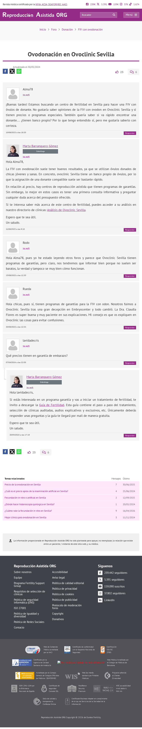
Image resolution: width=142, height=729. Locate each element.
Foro (54, 29)
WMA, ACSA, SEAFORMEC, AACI (51, 4)
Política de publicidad (64, 599)
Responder (130, 133)
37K (126, 4)
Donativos (58, 619)
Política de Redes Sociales (29, 622)
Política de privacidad (64, 588)
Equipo (18, 577)
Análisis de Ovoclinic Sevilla (66, 210)
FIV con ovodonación (90, 29)
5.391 (104, 4)
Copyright (57, 613)
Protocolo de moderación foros (67, 606)
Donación (67, 29)
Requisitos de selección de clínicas (29, 593)
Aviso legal (58, 577)
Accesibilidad (60, 572)
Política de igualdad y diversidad (26, 615)
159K (116, 4)
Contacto (19, 627)
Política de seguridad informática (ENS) (26, 601)
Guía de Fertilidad (51, 405)
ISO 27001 (20, 608)
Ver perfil (26, 95)
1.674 (136, 4)
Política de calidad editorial (68, 583)
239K (93, 4)
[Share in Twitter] (12, 71)
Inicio (43, 29)
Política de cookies (63, 594)
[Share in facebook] (5, 71)
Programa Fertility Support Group (29, 584)
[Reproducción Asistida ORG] (35, 14)
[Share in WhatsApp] (18, 71)
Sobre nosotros (22, 572)
